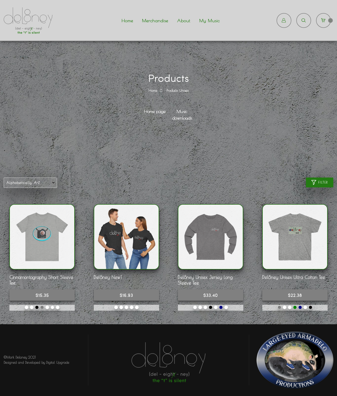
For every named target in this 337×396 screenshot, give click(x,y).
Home (127, 20)
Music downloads (182, 115)
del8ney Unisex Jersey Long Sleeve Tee (205, 279)
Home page (155, 111)
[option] (154, 112)
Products (172, 90)
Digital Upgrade (57, 362)
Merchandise (155, 20)
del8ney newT (108, 277)
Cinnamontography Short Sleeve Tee (41, 279)
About (183, 20)
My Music (209, 20)
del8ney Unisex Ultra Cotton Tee (293, 277)
